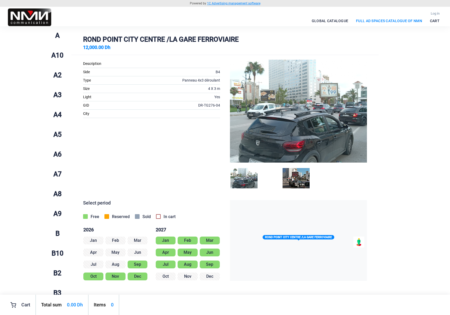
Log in (435, 13)
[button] (298, 238)
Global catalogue (330, 21)
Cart (435, 21)
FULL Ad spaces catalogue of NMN (389, 21)
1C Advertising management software (233, 3)
